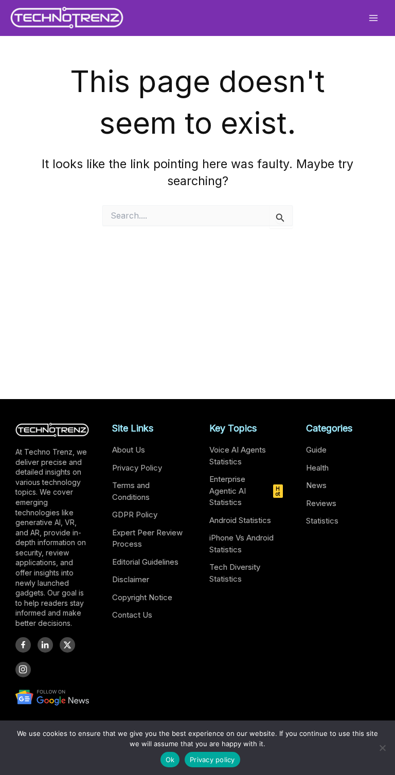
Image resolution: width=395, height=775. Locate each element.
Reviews (321, 503)
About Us (128, 450)
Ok (170, 759)
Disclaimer (130, 579)
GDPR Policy (134, 514)
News (316, 485)
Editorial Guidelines (145, 562)
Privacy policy (212, 759)
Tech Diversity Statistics (234, 573)
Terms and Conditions (131, 491)
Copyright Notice (142, 597)
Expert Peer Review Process (147, 538)
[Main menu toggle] (374, 18)
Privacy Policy (137, 468)
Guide (316, 450)
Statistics (322, 521)
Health (317, 468)
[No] (382, 748)
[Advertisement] (197, 315)
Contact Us (132, 615)
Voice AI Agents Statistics (237, 455)
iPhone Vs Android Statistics (241, 543)
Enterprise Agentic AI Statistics (244, 490)
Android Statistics (240, 520)
